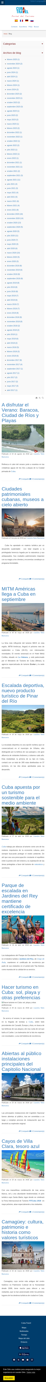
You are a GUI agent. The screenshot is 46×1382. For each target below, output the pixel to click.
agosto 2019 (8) (13, 283)
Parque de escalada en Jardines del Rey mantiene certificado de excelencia (20, 898)
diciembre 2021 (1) (14, 162)
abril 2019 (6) (12, 300)
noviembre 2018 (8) (14, 321)
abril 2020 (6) (12, 248)
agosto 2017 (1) (13, 373)
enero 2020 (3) (13, 261)
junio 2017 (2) (12, 382)
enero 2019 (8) (13, 313)
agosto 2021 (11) (13, 180)
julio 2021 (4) (12, 184)
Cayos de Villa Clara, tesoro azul (21, 1143)
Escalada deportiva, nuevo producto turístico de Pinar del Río (23, 693)
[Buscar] (43, 398)
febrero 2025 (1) (13, 59)
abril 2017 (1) (12, 390)
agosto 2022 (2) (13, 145)
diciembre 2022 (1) (14, 132)
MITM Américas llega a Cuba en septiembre (19, 594)
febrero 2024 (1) (13, 85)
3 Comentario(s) (38, 1044)
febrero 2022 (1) (13, 154)
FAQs (30, 27)
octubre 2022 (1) (13, 141)
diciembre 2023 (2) (14, 94)
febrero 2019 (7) (13, 309)
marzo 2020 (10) (13, 253)
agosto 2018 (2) (13, 330)
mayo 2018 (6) (12, 339)
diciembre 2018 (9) (14, 317)
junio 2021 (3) (12, 188)
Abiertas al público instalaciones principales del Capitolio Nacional (21, 1061)
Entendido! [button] (9, 1378)
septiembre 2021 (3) (15, 175)
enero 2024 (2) (13, 89)
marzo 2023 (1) (13, 124)
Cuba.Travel (26, 1323)
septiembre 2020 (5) (15, 227)
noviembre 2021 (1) (14, 167)
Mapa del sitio (24, 1338)
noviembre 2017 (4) (14, 364)
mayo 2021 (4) (12, 193)
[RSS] (40, 398)
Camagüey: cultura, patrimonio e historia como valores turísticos (23, 1229)
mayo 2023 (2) (12, 120)
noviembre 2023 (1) (14, 98)
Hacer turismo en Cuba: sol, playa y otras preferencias (21, 992)
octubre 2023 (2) (13, 102)
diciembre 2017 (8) (14, 360)
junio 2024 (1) (12, 72)
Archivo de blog (12, 52)
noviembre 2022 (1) (14, 137)
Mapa (24, 1328)
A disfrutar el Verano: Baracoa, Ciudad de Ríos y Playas (20, 412)
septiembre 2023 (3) (15, 107)
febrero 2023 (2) (13, 128)
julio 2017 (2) (12, 377)
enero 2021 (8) (13, 210)
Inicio (5, 34)
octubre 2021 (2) (13, 171)
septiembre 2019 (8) (15, 278)
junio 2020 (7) (12, 240)
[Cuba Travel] (23, 10)
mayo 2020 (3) (12, 244)
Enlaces (24, 1342)
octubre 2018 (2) (13, 326)
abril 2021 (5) (12, 197)
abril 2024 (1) (12, 77)
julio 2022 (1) (12, 150)
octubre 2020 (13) (14, 223)
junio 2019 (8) (12, 291)
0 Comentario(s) (38, 479)
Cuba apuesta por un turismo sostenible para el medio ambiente (21, 795)
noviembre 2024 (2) (14, 64)
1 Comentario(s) (38, 1212)
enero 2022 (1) (13, 158)
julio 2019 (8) (12, 287)
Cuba (13, 471)
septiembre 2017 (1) (15, 369)
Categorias (9, 43)
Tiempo (24, 1335)
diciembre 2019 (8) (14, 266)
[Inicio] (36, 398)
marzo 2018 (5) (13, 347)
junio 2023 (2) (12, 115)
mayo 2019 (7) (12, 296)
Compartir (25, 479)
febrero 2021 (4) (13, 205)
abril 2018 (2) (12, 343)
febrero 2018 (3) (13, 351)
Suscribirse (23, 27)
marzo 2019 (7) (13, 304)
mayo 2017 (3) (12, 386)
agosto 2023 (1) (13, 111)
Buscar (36, 27)
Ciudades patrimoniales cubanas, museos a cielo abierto (23, 496)
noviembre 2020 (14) (15, 218)
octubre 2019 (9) (13, 274)
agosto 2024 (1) (13, 68)
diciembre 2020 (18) (15, 214)
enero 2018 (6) (13, 356)
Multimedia (24, 1331)
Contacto (14, 27)
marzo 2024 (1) (13, 81)
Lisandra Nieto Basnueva (35, 538)
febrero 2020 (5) (13, 257)
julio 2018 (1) (12, 334)
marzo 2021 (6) (13, 201)
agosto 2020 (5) (13, 231)
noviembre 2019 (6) (14, 270)
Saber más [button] (31, 1372)
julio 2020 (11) (12, 236)
